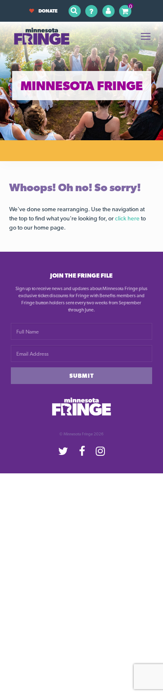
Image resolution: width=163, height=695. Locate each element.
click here (127, 218)
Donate (48, 11)
